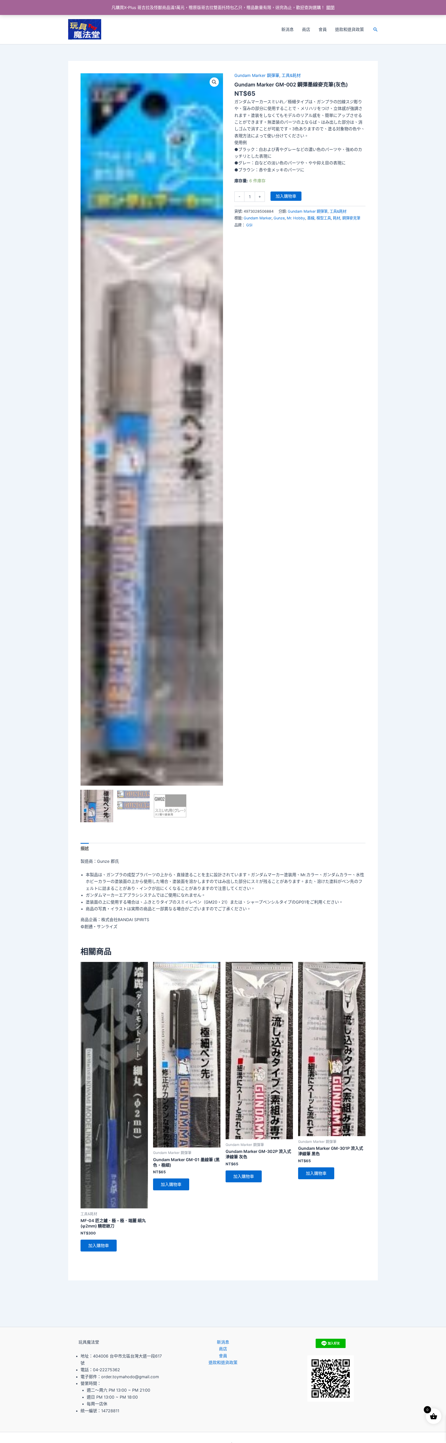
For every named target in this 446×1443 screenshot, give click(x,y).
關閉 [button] (330, 7)
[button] (375, 29)
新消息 (287, 29)
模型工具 (323, 218)
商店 (306, 29)
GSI (249, 225)
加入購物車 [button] (98, 1245)
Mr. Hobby (296, 218)
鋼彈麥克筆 (351, 218)
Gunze (279, 218)
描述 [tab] (85, 848)
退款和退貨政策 (349, 29)
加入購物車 (286, 196)
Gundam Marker (258, 218)
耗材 (336, 218)
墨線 (310, 218)
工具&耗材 (291, 75)
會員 (322, 29)
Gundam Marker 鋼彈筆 (256, 75)
